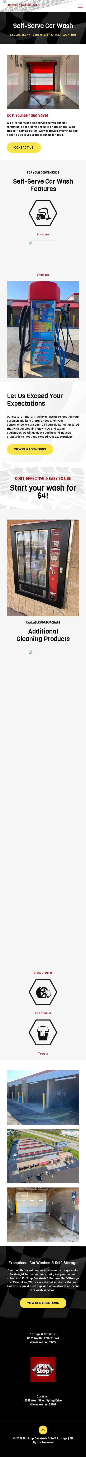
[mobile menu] (80, 6)
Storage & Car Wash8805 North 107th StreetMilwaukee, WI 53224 (43, 1338)
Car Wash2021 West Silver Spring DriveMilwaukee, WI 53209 (43, 1400)
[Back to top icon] (43, 1430)
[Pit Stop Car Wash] (20, 5)
